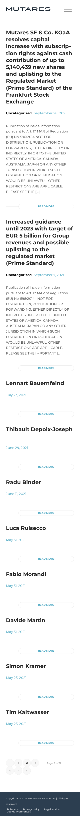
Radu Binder (23, 482)
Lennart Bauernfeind (35, 383)
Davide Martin (25, 620)
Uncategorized (19, 113)
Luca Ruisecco (26, 528)
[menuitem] (68, 9)
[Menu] (68, 9)
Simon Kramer (26, 666)
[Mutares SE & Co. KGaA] (33, 9)
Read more (46, 206)
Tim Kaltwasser (27, 712)
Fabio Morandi (26, 574)
